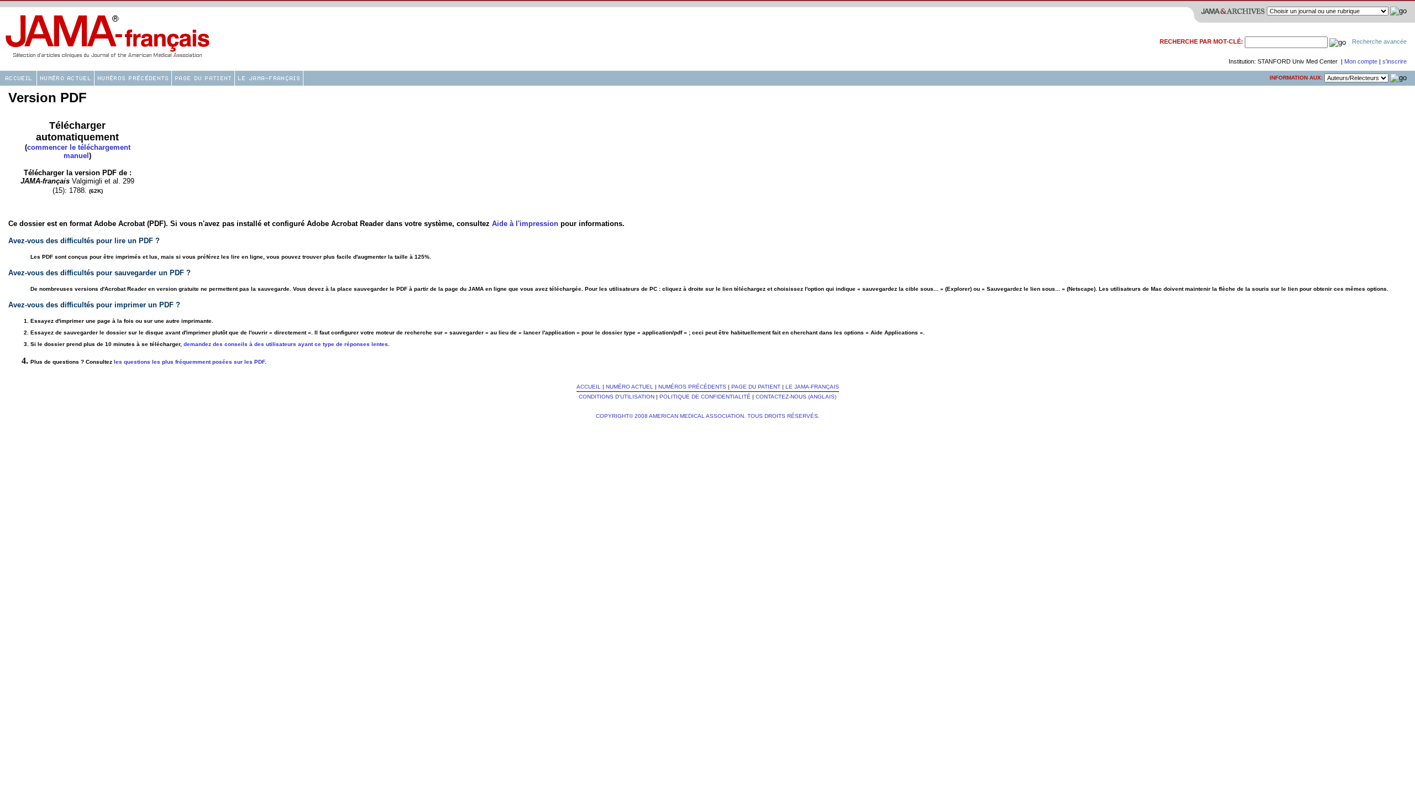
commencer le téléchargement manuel (78, 151)
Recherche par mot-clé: (1201, 41)
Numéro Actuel (629, 387)
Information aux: (1296, 78)
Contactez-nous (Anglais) (796, 397)
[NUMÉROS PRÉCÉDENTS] (133, 78)
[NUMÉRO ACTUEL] (65, 78)
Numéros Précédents (692, 387)
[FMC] (203, 78)
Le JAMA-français (812, 387)
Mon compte (1361, 61)
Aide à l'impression (525, 223)
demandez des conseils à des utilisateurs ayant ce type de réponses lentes (286, 344)
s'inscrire (1394, 61)
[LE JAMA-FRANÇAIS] (269, 78)
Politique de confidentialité (705, 397)
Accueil (589, 387)
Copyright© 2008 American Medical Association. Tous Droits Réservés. (708, 416)
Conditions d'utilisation (616, 397)
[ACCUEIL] (18, 78)
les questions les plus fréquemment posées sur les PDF (189, 362)
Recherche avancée (1379, 41)
